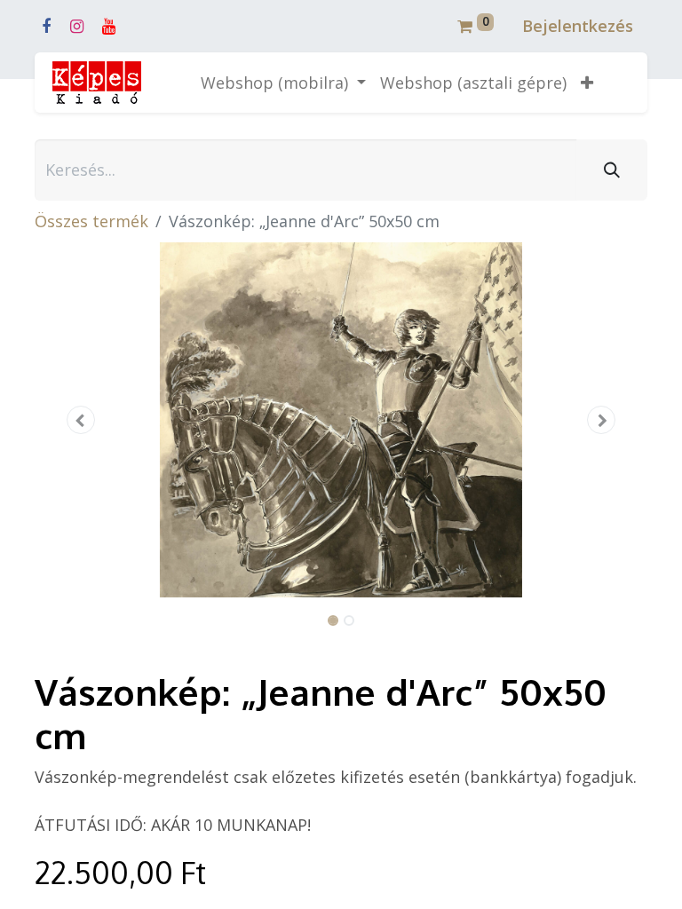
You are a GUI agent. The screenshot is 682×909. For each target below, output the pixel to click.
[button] (587, 83)
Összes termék (91, 221)
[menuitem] (473, 83)
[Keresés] (611, 170)
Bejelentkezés (577, 25)
